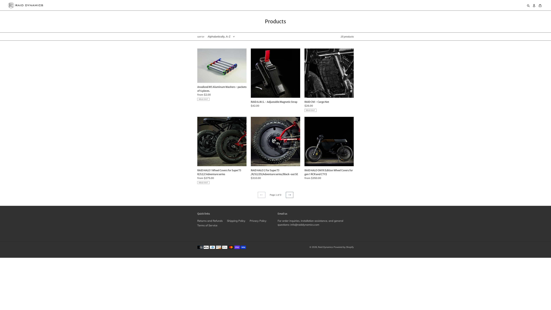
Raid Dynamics (325, 247)
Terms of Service (207, 225)
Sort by (200, 37)
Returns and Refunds (210, 220)
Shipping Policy (236, 220)
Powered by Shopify (344, 247)
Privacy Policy (258, 220)
